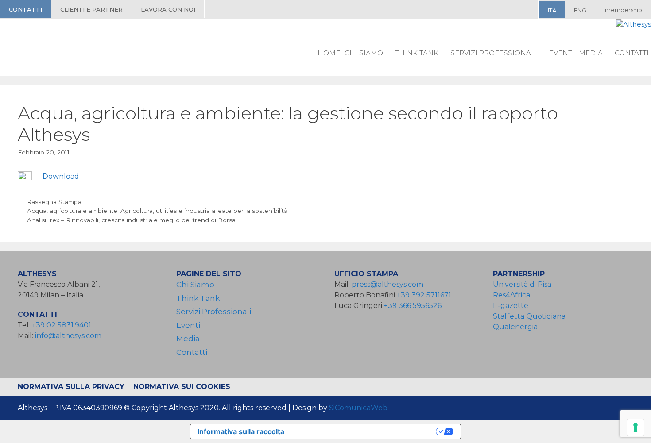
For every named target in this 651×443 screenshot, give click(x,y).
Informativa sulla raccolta (241, 431)
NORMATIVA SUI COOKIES (181, 386)
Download (61, 176)
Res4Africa (513, 295)
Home (329, 53)
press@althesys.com (387, 284)
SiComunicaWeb (358, 408)
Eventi (561, 53)
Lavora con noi (168, 9)
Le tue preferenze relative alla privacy (364, 431)
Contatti (25, 9)
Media (591, 53)
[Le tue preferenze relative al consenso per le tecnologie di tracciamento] (635, 427)
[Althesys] (633, 24)
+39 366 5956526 (413, 305)
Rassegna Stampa (54, 201)
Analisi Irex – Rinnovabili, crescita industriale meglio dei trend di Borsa (131, 219)
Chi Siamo (364, 53)
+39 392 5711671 (424, 295)
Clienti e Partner (91, 9)
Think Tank (416, 53)
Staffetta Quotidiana (529, 316)
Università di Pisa (522, 284)
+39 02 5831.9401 (61, 325)
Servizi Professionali (493, 53)
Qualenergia (515, 327)
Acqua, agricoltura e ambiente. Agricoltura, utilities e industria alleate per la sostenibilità (157, 210)
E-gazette (510, 305)
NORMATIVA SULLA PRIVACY (71, 386)
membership (623, 9)
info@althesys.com (68, 335)
